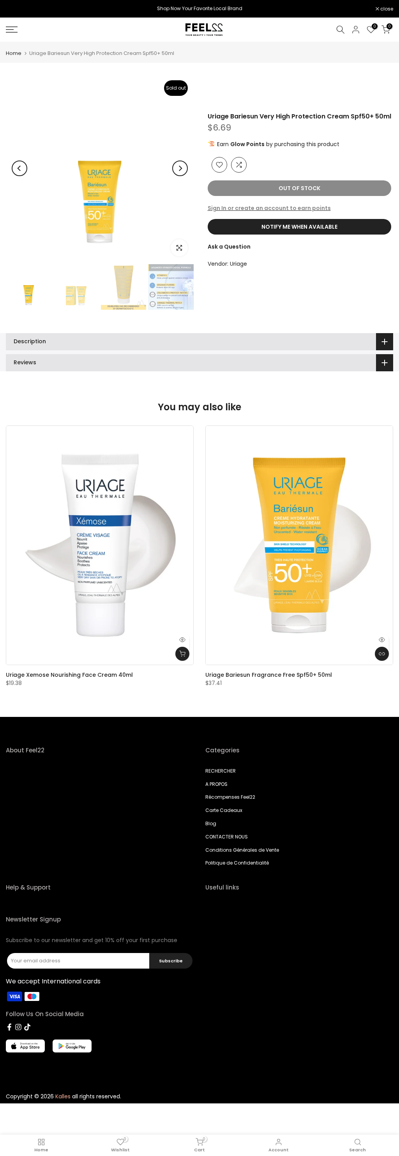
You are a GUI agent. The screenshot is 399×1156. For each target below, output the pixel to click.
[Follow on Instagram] (18, 1027)
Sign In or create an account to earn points (269, 208)
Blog (210, 823)
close (16, 9)
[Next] (180, 168)
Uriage (238, 264)
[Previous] (19, 168)
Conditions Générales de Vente (242, 850)
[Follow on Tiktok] (27, 1027)
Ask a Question (229, 247)
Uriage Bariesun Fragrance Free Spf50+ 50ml (268, 675)
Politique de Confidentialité (237, 862)
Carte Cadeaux (223, 810)
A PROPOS (216, 784)
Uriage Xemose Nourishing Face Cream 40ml (69, 675)
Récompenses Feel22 (230, 797)
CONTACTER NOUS (226, 836)
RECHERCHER (220, 771)
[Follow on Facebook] (9, 1027)
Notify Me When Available (299, 227)
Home (13, 53)
